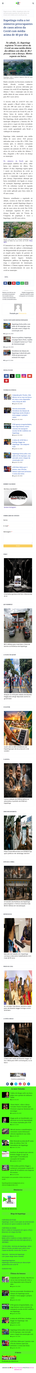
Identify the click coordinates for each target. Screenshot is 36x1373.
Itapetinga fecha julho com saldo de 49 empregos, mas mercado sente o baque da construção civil (21, 327)
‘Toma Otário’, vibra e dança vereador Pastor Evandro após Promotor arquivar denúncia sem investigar (21, 1108)
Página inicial (7, 11)
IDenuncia (22, 313)
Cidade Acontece (8, 1236)
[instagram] (23, 376)
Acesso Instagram (10, 507)
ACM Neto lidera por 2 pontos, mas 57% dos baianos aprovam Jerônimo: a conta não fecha (21, 470)
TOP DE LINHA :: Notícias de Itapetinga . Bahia (16, 1246)
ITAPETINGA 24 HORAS (9, 1228)
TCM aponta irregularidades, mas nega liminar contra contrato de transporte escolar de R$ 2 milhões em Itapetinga (22, 428)
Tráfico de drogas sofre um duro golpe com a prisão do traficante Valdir (21, 1095)
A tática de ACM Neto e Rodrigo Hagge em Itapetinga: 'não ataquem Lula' (20, 443)
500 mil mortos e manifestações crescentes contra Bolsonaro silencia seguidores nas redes (21, 1132)
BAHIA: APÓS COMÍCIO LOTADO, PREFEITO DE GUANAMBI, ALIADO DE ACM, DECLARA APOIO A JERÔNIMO (17, 1240)
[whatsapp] (18, 376)
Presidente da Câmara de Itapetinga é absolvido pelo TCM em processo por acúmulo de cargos (21, 354)
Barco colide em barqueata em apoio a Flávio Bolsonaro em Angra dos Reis (17, 1231)
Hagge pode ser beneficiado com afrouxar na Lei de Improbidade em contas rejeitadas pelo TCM (21, 1120)
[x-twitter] (12, 376)
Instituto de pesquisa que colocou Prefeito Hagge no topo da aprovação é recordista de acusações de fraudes (21, 1155)
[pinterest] (6, 381)
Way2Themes (18, 1368)
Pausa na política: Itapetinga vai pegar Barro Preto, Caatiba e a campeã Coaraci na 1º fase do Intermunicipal (22, 341)
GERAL (14, 11)
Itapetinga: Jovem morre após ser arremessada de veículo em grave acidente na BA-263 (18, 1223)
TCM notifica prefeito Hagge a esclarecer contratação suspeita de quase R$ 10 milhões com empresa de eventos (22, 1169)
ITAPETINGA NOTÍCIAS (9, 1220)
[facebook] (6, 376)
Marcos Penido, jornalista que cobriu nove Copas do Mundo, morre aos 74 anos (16, 1249)
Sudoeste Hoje (7, 1269)
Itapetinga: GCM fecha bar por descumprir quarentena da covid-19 (16, 1263)
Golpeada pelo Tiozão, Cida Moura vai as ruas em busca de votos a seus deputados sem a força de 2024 (21, 398)
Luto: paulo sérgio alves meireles (13, 1256)
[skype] (15, 1084)
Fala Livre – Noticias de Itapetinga (13, 1254)
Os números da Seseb (13, 161)
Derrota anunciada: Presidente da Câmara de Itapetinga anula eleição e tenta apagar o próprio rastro (21, 413)
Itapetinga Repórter (8, 1260)
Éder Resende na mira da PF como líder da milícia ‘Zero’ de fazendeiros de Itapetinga (22, 1143)
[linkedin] (28, 1084)
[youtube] (29, 376)
